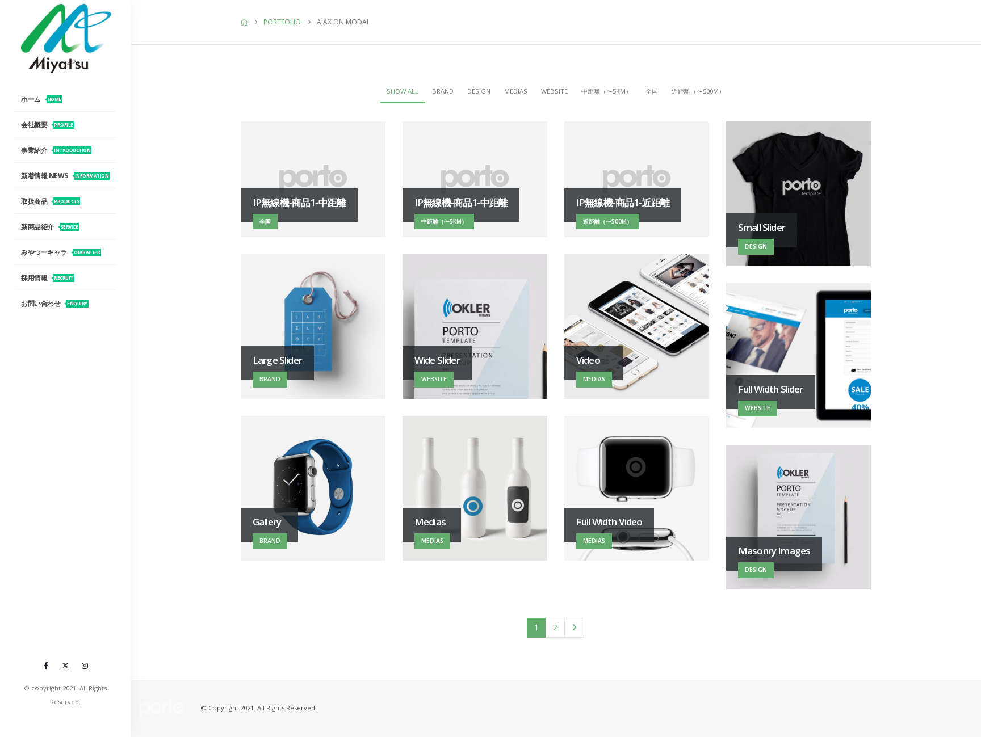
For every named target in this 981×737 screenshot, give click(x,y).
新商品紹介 (49, 226)
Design (479, 91)
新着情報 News (64, 175)
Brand (443, 91)
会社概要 (47, 124)
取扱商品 (50, 201)
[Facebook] (46, 665)
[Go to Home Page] (244, 22)
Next (574, 628)
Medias (515, 91)
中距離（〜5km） (606, 91)
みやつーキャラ (60, 252)
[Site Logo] (65, 38)
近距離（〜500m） (698, 91)
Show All (402, 91)
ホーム (41, 99)
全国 (651, 91)
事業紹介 (55, 150)
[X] (65, 665)
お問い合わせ (54, 303)
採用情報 (47, 278)
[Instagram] (85, 665)
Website (554, 91)
